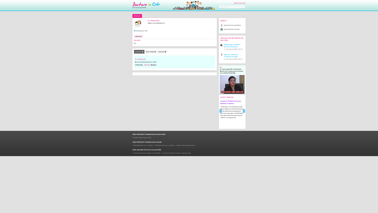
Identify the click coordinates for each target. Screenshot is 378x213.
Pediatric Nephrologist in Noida (185, 145)
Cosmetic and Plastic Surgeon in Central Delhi (146, 153)
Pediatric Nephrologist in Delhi (142, 137)
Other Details (150, 52)
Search (138, 16)
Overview (138, 52)
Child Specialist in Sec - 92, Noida (164, 145)
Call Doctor (138, 36)
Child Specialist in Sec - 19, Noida (143, 145)
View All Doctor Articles (231, 29)
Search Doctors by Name (232, 25)
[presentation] (220, 111)
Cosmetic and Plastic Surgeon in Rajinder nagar (177, 153)
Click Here (147, 65)
